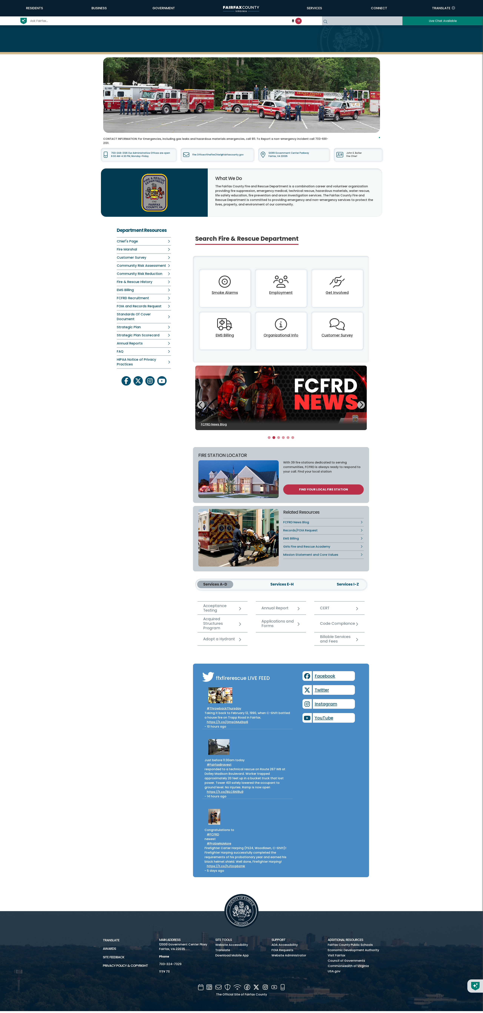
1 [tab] (269, 437)
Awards (109, 948)
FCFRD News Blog (296, 522)
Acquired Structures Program (213, 623)
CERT (324, 608)
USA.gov (334, 971)
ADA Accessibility (284, 945)
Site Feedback (113, 957)
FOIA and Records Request (139, 306)
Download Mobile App (232, 955)
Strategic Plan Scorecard (138, 335)
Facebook (325, 676)
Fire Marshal (127, 249)
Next (361, 404)
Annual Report (274, 608)
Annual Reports (130, 343)
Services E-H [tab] (282, 584)
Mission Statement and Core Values (310, 555)
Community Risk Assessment (141, 265)
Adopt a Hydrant (219, 639)
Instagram (326, 704)
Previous (201, 405)
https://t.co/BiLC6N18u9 (225, 792)
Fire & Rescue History (134, 282)
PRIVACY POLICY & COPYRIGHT (125, 965)
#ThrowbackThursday (224, 708)
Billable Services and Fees (335, 639)
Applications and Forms (277, 623)
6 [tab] (293, 437)
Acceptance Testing (215, 608)
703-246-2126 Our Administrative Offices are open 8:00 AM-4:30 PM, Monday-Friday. (140, 154)
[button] (34, 8)
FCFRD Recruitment (133, 298)
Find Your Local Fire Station (323, 489)
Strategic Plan (129, 327)
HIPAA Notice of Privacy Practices (136, 362)
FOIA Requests (282, 950)
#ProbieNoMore (219, 843)
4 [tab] (283, 437)
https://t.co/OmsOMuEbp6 (227, 722)
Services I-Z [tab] (348, 584)
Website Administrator (288, 955)
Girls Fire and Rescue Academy (306, 546)
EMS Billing (125, 290)
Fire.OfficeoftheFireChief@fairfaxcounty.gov (218, 154)
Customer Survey (131, 257)
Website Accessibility (231, 945)
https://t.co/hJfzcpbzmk (226, 866)
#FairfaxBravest (219, 764)
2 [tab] (274, 437)
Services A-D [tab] (215, 584)
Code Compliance (337, 623)
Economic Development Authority (353, 950)
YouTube (324, 718)
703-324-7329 (170, 964)
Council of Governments (346, 960)
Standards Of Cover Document (134, 316)
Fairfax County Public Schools (350, 945)
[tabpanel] (281, 398)
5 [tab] (288, 437)
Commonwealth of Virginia (348, 966)
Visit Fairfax (336, 955)
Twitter (322, 690)
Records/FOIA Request (300, 530)
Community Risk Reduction (139, 273)
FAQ (120, 351)
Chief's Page (127, 241)
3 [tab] (278, 437)
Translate (111, 940)
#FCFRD (213, 834)
